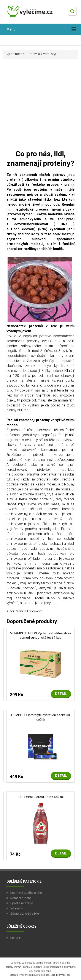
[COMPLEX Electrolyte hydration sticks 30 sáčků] (40, 746)
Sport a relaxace (21, 903)
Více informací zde (60, 975)
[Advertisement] (40, 106)
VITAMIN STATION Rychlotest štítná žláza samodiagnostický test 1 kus (40, 635)
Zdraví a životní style (24, 913)
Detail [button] (61, 694)
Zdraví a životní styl (42, 54)
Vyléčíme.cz (15, 54)
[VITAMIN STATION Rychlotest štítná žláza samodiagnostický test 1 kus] (40, 664)
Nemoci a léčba (21, 898)
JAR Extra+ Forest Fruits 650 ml (41, 797)
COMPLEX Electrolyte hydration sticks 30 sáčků (40, 717)
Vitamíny (16, 908)
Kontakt (15, 938)
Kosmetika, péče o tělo (26, 893)
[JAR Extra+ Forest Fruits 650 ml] (40, 823)
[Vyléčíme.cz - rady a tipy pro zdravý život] (30, 13)
